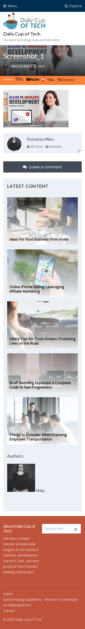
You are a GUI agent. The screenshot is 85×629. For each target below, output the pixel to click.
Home (8, 593)
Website (55, 146)
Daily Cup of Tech (21, 34)
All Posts (36, 146)
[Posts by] (6, 66)
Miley (14, 66)
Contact (9, 610)
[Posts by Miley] (14, 145)
